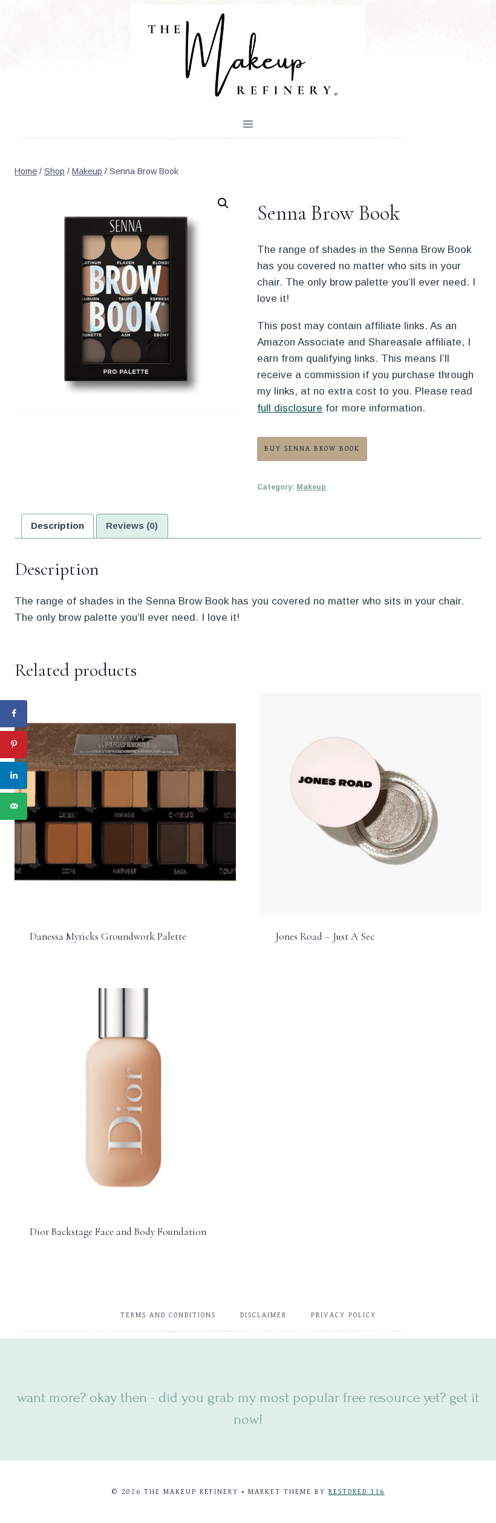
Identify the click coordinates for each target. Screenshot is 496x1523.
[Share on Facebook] (13, 713)
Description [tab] (57, 525)
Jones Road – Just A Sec (324, 936)
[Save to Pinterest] (13, 744)
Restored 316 (356, 1492)
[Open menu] (248, 123)
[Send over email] (13, 806)
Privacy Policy (343, 1315)
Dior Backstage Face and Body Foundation (118, 1231)
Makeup (311, 487)
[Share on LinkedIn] (13, 775)
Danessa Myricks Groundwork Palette (108, 936)
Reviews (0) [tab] (132, 525)
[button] (223, 203)
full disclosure (289, 408)
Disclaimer (263, 1315)
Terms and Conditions (168, 1315)
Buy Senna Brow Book (312, 449)
